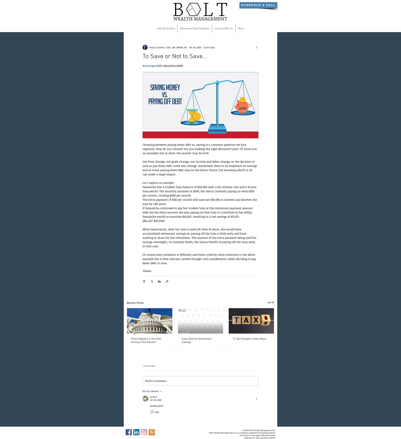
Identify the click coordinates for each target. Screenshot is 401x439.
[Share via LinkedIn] (159, 281)
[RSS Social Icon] (152, 432)
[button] (258, 5)
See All (271, 302)
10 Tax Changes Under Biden (249, 339)
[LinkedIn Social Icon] (136, 432)
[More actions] (256, 47)
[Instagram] (144, 432)
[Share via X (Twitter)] (151, 281)
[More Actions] (256, 398)
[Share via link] (167, 281)
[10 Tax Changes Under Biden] (251, 321)
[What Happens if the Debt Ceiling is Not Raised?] (149, 321)
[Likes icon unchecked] (152, 412)
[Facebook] (129, 432)
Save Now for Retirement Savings (197, 340)
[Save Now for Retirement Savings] (200, 321)
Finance (147, 270)
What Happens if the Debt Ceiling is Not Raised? (146, 340)
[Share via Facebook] (144, 281)
